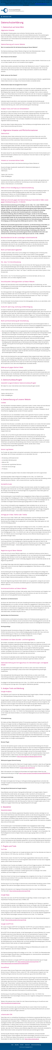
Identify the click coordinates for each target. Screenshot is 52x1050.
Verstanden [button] (26, 5)
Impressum (27, 1044)
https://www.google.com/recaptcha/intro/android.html (14, 963)
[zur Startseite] (12, 10)
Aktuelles (17, 1044)
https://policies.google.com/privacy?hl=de (19, 891)
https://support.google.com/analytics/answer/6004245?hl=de (34, 773)
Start (12, 1044)
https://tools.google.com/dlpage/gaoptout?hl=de (29, 756)
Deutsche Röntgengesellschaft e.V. (27, 1047)
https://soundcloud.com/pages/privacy (10, 1003)
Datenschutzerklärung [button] (41, 4)
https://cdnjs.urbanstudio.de (32, 1039)
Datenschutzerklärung (36, 1044)
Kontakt (21, 1044)
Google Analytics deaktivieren (27, 767)
